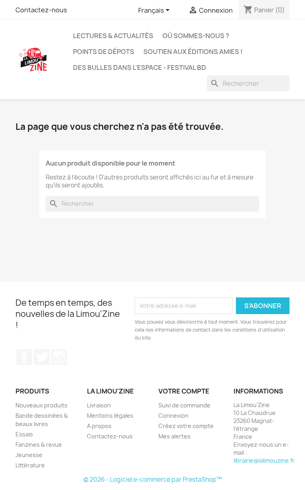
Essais (24, 434)
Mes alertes (174, 436)
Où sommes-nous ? (195, 35)
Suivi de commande (184, 405)
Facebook (24, 357)
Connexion (173, 415)
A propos (99, 426)
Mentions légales (110, 415)
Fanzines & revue (38, 444)
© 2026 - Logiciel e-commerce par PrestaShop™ (152, 479)
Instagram (59, 357)
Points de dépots (103, 51)
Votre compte (183, 391)
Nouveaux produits (41, 405)
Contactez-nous (41, 10)
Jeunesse (28, 455)
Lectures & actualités (113, 35)
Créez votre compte (186, 426)
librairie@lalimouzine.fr (264, 460)
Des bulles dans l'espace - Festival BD (139, 67)
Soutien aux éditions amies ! (193, 51)
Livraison (99, 405)
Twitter (42, 357)
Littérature (30, 465)
